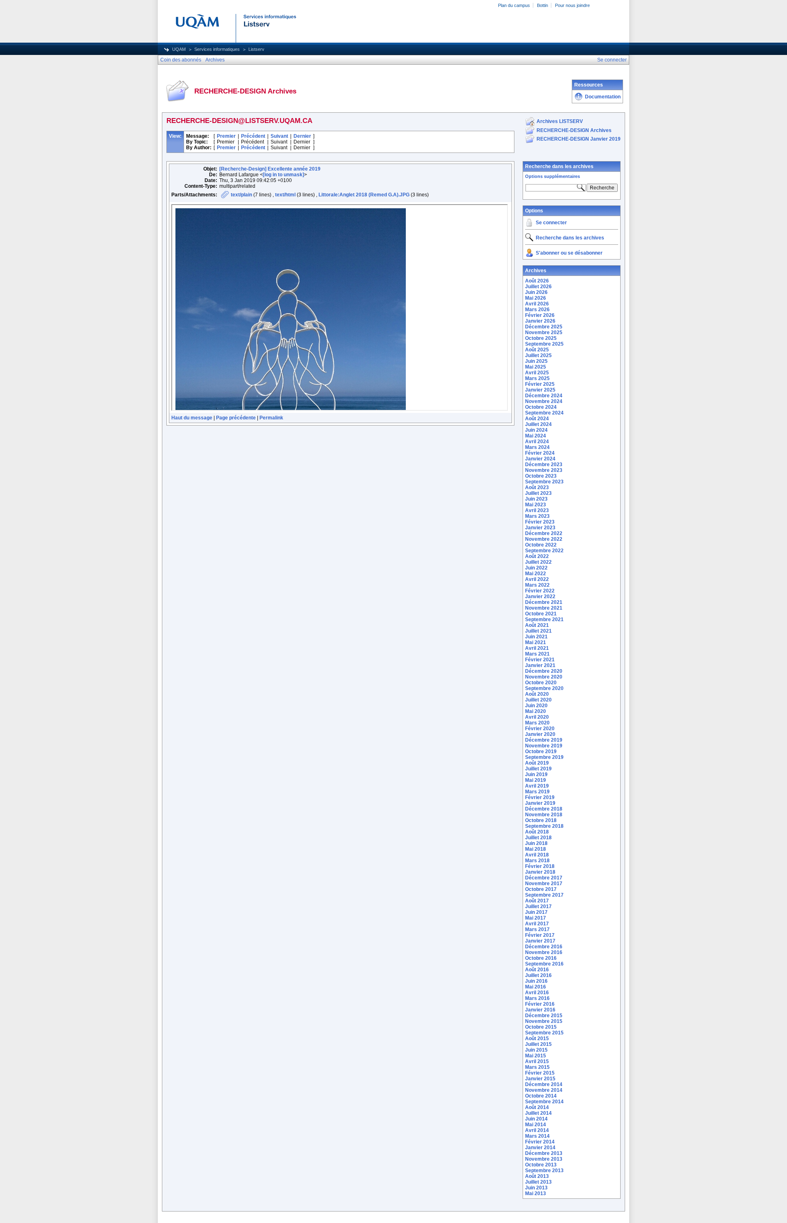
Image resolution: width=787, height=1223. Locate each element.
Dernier (302, 136)
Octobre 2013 (541, 1165)
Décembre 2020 (543, 671)
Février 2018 (540, 866)
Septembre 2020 (544, 688)
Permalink (271, 418)
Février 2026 (540, 315)
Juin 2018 (536, 843)
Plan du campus (514, 5)
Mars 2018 (537, 860)
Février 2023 (540, 522)
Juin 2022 (536, 568)
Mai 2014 (535, 1124)
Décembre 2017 (543, 878)
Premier (226, 136)
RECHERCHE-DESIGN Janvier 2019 (579, 139)
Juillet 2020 (538, 700)
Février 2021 (540, 660)
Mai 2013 (535, 1193)
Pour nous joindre (572, 5)
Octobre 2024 (541, 407)
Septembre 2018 (544, 826)
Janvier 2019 (540, 803)
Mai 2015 (535, 1056)
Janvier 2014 (540, 1147)
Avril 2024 (537, 441)
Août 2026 (537, 281)
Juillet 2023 (538, 493)
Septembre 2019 (544, 757)
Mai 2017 (535, 918)
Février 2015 (540, 1073)
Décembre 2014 (543, 1084)
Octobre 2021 (541, 614)
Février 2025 (540, 384)
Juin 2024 (536, 430)
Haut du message (191, 418)
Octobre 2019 (541, 751)
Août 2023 (537, 487)
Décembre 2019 (543, 740)
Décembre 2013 (543, 1153)
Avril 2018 (537, 855)
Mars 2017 (537, 929)
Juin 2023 (536, 499)
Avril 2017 (537, 924)
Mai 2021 (535, 642)
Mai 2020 (535, 711)
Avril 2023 (537, 510)
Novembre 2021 (543, 608)
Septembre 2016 (544, 964)
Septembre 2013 (544, 1170)
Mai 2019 (535, 780)
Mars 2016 (537, 998)
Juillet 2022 (538, 562)
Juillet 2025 (538, 355)
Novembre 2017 (543, 883)
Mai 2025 (535, 367)
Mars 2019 (537, 792)
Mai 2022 (535, 573)
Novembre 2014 (543, 1090)
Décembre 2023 (543, 464)
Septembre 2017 (544, 895)
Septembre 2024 (544, 413)
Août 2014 (537, 1107)
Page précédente (236, 418)
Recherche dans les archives (559, 166)
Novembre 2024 (543, 401)
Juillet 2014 (538, 1113)
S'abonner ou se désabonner (569, 253)
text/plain (241, 195)
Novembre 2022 (543, 539)
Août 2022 (537, 556)
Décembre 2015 (543, 1015)
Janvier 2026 (540, 321)
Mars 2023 (537, 516)
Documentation (603, 97)
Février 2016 (540, 1004)
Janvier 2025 (540, 390)
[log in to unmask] (283, 175)
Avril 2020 (537, 717)
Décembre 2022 (543, 533)
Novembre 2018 (543, 815)
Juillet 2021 (538, 631)
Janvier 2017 (540, 941)
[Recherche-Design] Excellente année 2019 (270, 169)
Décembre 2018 (543, 809)
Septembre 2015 (544, 1033)
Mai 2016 (535, 987)
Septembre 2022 (544, 550)
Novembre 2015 (543, 1021)
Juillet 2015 (538, 1044)
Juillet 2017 (538, 906)
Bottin (542, 5)
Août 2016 (537, 969)
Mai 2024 (535, 436)
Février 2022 (540, 591)
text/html (285, 195)
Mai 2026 (535, 298)
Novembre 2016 (543, 952)
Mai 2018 (535, 849)
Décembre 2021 (543, 602)
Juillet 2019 (538, 769)
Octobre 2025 (541, 338)
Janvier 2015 (540, 1079)
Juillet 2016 (538, 975)
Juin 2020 (536, 705)
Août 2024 (537, 418)
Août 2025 (537, 350)
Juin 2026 (536, 292)
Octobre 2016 (541, 958)
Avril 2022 (537, 579)
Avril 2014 (537, 1130)
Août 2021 (537, 625)
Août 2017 (537, 901)
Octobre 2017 (541, 889)
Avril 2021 (537, 648)
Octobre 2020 (541, 683)
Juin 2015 (536, 1050)
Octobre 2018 (541, 820)
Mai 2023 (535, 505)
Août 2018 (537, 832)
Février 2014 (540, 1142)
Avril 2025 (537, 373)
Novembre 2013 (543, 1159)
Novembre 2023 (543, 470)
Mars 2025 (537, 378)
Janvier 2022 (540, 596)
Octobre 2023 (541, 476)
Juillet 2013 (538, 1182)
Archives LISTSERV (560, 121)
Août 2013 (537, 1176)
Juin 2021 (536, 637)
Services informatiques (217, 49)
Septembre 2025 (544, 344)
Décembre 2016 (543, 947)
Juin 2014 (536, 1119)
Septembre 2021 (544, 619)
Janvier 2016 (540, 1010)
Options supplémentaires (552, 176)
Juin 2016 (536, 981)
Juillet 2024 (538, 424)
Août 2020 (537, 694)
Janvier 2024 (540, 459)
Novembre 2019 (543, 746)
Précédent (253, 136)
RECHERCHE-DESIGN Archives (574, 130)
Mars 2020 (537, 723)
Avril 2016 (537, 992)
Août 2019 (537, 763)
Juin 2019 (536, 774)
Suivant (279, 136)
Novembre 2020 (543, 677)
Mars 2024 (537, 447)
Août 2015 (537, 1038)
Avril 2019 (537, 786)
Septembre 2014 (544, 1102)
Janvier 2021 (540, 665)
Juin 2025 (536, 361)
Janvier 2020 (540, 734)
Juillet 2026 (538, 286)
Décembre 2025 (543, 327)
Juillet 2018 (538, 837)
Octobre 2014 (541, 1096)
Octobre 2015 (541, 1027)
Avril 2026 (537, 304)
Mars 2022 (537, 585)
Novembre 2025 (543, 332)
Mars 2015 (537, 1067)
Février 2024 (540, 453)
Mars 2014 (537, 1136)
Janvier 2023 (540, 528)
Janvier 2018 (540, 872)
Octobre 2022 (541, 545)
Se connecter (551, 222)
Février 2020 (540, 728)
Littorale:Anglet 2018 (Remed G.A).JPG (363, 195)
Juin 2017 (536, 912)
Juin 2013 (536, 1188)
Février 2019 (540, 797)
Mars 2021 (537, 654)
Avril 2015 (537, 1061)
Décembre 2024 (543, 396)
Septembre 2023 (544, 482)
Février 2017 (540, 935)
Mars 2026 (537, 309)
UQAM (179, 49)
